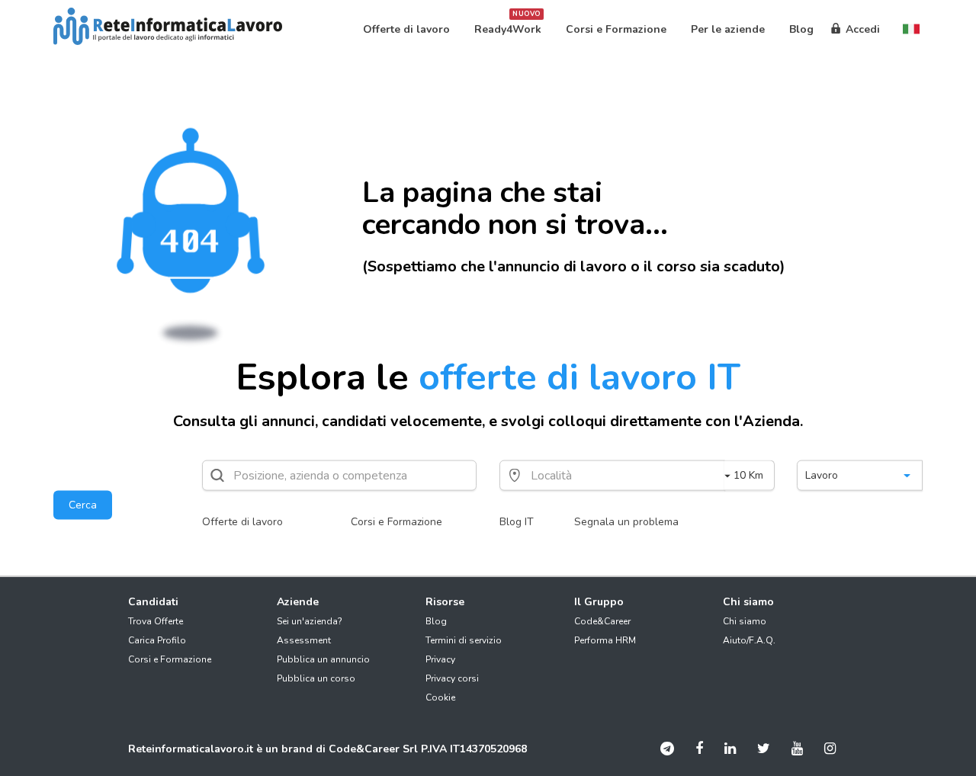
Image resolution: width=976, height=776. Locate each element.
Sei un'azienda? (309, 621)
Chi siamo (744, 621)
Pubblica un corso (316, 678)
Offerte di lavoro (242, 522)
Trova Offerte (155, 621)
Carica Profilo (157, 640)
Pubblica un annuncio (323, 659)
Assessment (304, 640)
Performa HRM (605, 640)
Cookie (440, 697)
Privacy (440, 659)
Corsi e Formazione (396, 522)
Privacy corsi (452, 678)
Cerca (83, 505)
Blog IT (516, 522)
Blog (436, 621)
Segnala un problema (626, 522)
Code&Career (602, 621)
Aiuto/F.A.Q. (749, 640)
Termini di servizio (463, 640)
